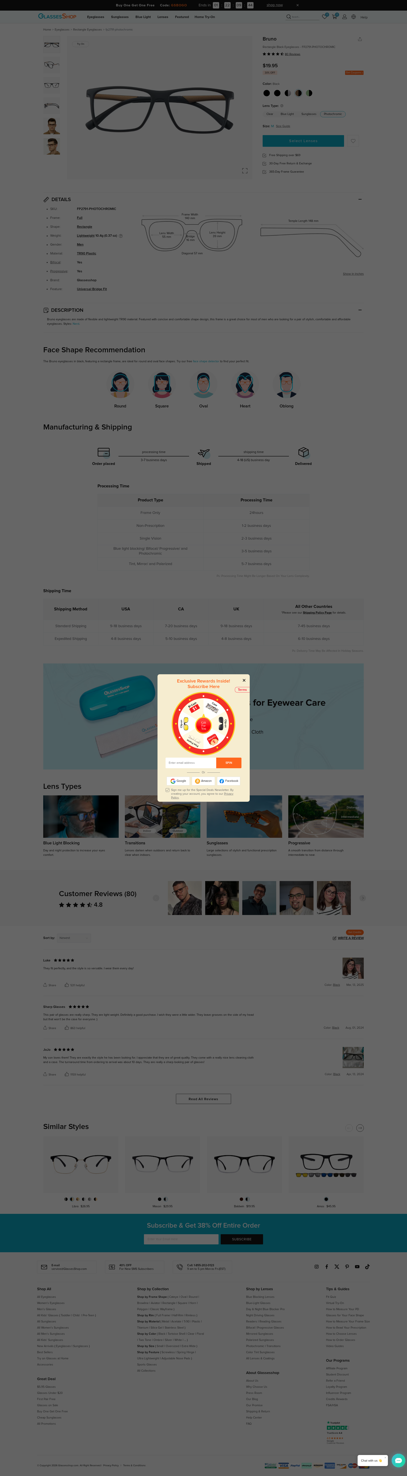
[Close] (244, 680)
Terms (242, 689)
